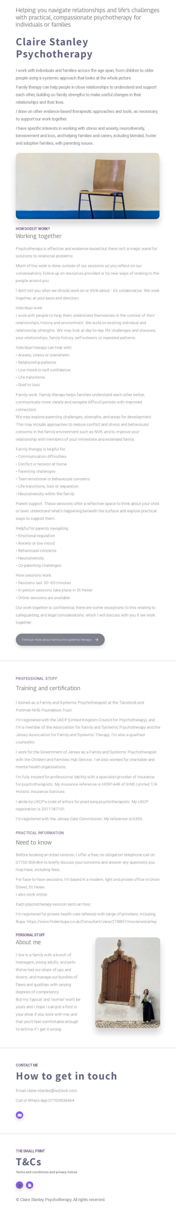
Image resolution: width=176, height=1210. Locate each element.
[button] (60, 640)
